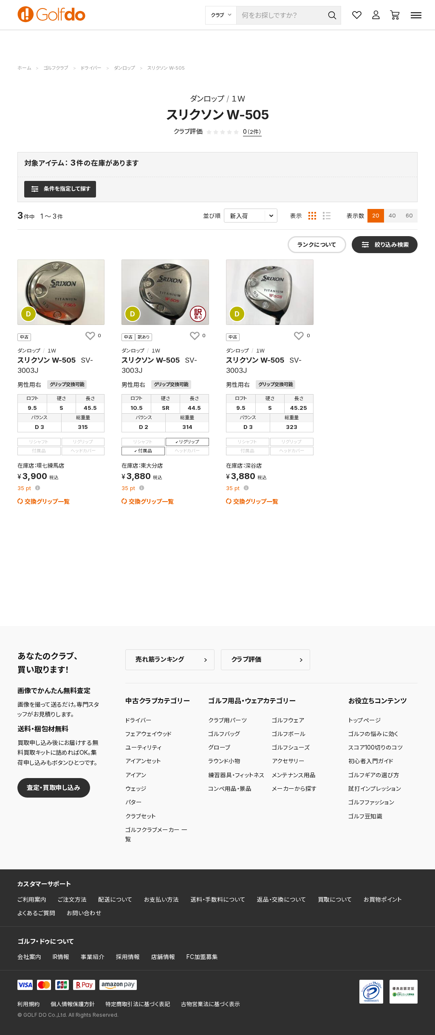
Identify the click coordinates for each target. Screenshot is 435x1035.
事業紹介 (93, 956)
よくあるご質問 (36, 913)
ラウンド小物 (224, 761)
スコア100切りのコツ (375, 747)
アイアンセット (143, 761)
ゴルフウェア (288, 720)
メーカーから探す (294, 788)
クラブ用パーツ (227, 720)
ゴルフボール (288, 733)
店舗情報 (163, 956)
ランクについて (316, 244)
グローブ (219, 747)
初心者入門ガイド (370, 761)
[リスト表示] (326, 216)
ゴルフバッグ (224, 733)
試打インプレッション (374, 788)
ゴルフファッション (371, 802)
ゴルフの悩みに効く (373, 733)
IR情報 (61, 956)
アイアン (135, 775)
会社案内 (29, 956)
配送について (115, 899)
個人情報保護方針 (73, 1004)
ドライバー (138, 720)
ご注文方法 (72, 899)
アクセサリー (288, 761)
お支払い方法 (161, 899)
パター (133, 802)
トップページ (364, 720)
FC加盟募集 (202, 956)
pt (25, 488)
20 (375, 215)
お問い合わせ (84, 913)
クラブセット (140, 816)
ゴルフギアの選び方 (373, 775)
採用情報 (128, 956)
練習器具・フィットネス (236, 775)
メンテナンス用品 (294, 775)
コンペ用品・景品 (229, 788)
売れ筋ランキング (160, 659)
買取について (335, 899)
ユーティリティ (143, 747)
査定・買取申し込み (53, 788)
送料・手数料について (218, 899)
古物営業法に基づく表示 (210, 1004)
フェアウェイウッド (148, 733)
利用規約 (28, 1004)
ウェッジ (136, 788)
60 (409, 215)
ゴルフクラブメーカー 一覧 (156, 834)
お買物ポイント (383, 899)
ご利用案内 (31, 899)
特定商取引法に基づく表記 (137, 1004)
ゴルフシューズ (291, 747)
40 (392, 215)
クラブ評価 (246, 659)
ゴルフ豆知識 (365, 816)
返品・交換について (281, 899)
